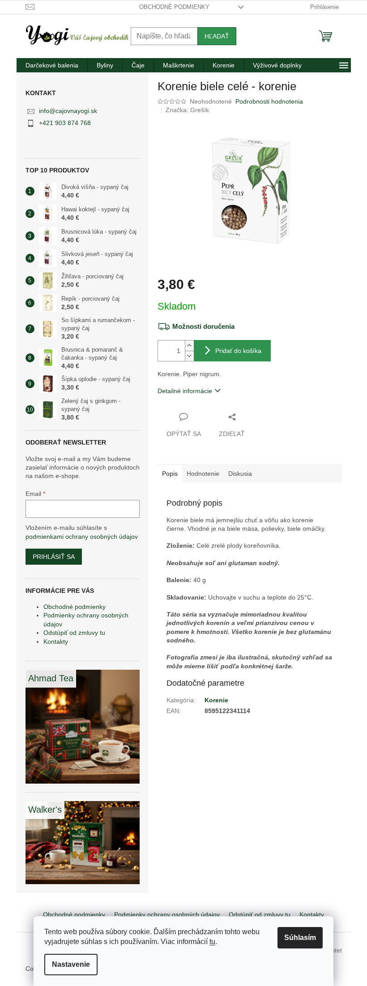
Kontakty (55, 641)
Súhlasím (300, 937)
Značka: (187, 109)
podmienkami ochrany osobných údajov (82, 536)
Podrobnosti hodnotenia (269, 101)
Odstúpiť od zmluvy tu (74, 632)
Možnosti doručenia (203, 326)
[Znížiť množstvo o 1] (189, 356)
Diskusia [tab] (240, 473)
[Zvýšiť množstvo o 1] (189, 345)
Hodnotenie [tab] (203, 473)
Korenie (216, 700)
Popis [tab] (170, 473)
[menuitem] (52, 65)
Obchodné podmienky (174, 7)
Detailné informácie (185, 390)
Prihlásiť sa (54, 556)
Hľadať (217, 36)
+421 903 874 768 (65, 122)
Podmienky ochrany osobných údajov (167, 914)
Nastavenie (71, 964)
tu (212, 941)
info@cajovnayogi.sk (68, 110)
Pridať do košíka (238, 350)
